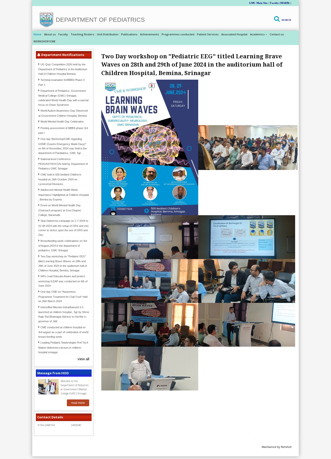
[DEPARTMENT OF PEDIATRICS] (46, 19)
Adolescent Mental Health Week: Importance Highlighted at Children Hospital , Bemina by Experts (63, 194)
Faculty (63, 34)
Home (37, 34)
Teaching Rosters (82, 34)
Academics (257, 34)
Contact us (277, 34)
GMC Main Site (258, 2)
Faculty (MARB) (280, 2)
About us (50, 34)
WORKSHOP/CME (44, 41)
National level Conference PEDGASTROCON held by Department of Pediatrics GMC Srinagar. (63, 164)
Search (286, 20)
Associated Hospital (234, 34)
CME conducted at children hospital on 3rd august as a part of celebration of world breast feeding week (63, 332)
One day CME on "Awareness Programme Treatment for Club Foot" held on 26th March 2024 (62, 296)
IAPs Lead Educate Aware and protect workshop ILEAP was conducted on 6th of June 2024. (62, 281)
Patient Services (208, 34)
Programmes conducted (178, 34)
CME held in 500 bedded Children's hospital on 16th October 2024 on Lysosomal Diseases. (59, 179)
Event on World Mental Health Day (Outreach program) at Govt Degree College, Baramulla (59, 210)
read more (78, 403)
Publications (129, 34)
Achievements (149, 34)
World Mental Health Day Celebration (62, 121)
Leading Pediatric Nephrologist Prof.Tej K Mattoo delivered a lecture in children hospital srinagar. (63, 347)
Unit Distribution (107, 34)
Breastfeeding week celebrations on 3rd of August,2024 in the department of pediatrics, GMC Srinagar (62, 245)
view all (83, 359)
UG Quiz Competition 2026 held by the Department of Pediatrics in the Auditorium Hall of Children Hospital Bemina (62, 69)
